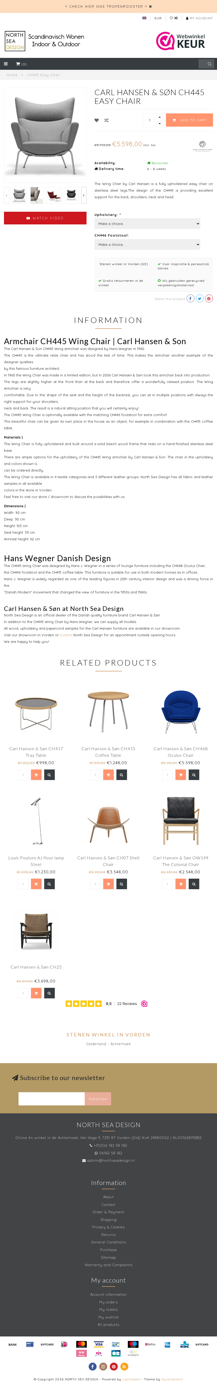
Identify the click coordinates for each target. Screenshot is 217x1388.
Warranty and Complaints (109, 1265)
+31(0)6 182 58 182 (110, 1145)
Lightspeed (131, 1379)
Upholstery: (107, 215)
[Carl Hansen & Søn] (202, 146)
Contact (108, 1204)
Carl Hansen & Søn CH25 (36, 966)
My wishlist (108, 1317)
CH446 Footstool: (111, 235)
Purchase (108, 1250)
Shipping (109, 1220)
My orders (108, 1302)
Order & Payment (108, 1212)
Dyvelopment (172, 1379)
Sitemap (108, 1257)
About (108, 1197)
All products (108, 1324)
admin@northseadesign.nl (111, 1160)
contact (66, 635)
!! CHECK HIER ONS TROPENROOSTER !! (106, 6)
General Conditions (108, 1242)
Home (12, 75)
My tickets (108, 1309)
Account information (108, 1294)
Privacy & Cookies (108, 1227)
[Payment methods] (12, 1344)
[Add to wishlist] (96, 120)
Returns (108, 1235)
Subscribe (98, 1099)
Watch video (47, 218)
